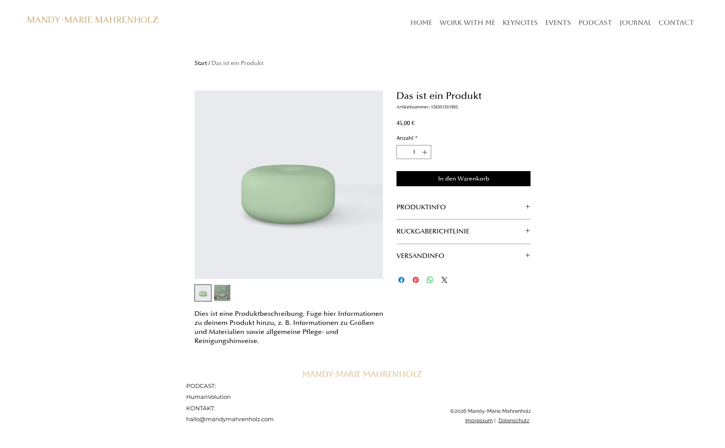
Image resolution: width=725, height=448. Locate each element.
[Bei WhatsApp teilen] (430, 279)
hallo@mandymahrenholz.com (230, 419)
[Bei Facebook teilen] (401, 279)
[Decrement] (402, 152)
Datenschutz (513, 420)
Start (200, 63)
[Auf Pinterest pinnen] (415, 279)
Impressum (479, 420)
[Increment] (425, 152)
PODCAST (200, 385)
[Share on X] (444, 279)
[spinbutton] (414, 152)
